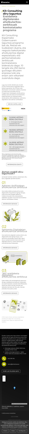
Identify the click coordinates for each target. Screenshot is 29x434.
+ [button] (4, 377)
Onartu (5, 430)
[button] (27, 2)
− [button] (4, 380)
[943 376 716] (5, 358)
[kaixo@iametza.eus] (5, 364)
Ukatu (13, 430)
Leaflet (13, 403)
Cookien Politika (22, 427)
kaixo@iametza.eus (13, 364)
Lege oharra (14, 416)
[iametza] (5, 2)
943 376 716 (11, 358)
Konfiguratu (22, 430)
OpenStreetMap (19, 403)
